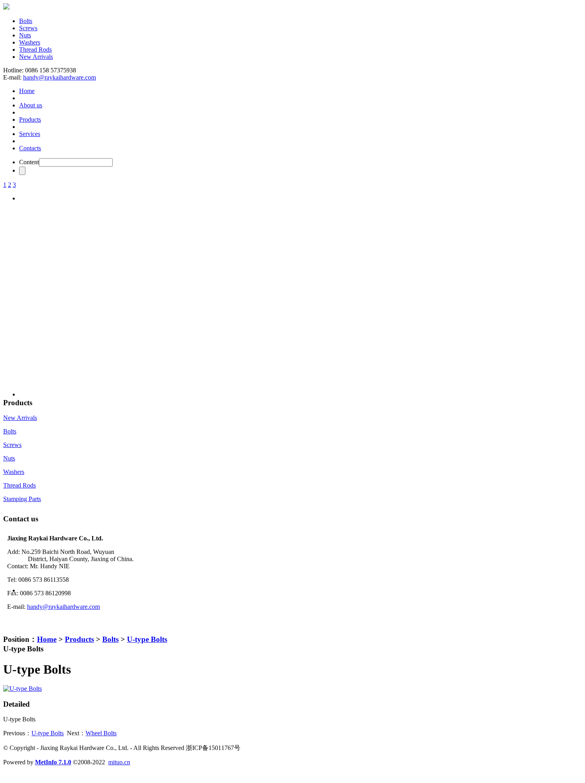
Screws (28, 28)
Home (47, 639)
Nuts (25, 35)
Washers (29, 42)
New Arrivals (36, 56)
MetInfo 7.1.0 (53, 762)
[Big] (22, 688)
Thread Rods (35, 49)
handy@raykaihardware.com (59, 77)
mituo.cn (119, 762)
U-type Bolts (147, 639)
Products (79, 639)
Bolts (25, 20)
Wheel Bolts (101, 733)
